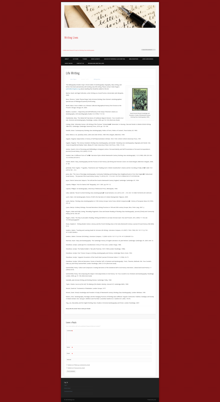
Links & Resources (147, 59)
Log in (65, 385)
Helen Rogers (73, 79)
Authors (75, 59)
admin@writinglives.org (73, 89)
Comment (70, 331)
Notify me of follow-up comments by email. (79, 365)
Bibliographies (133, 59)
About (67, 59)
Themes (84, 59)
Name (70, 347)
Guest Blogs (69, 63)
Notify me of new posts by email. (76, 368)
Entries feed (67, 388)
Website (69, 359)
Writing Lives (71, 37)
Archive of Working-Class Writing (114, 59)
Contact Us (80, 63)
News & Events (95, 59)
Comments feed (68, 391)
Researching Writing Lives (96, 63)
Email (70, 353)
